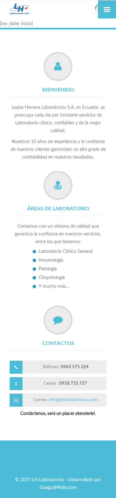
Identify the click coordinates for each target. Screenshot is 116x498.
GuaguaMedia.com (58, 487)
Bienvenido (58, 89)
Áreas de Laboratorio (58, 208)
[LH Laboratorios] (58, 9)
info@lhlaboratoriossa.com (73, 400)
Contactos (58, 343)
